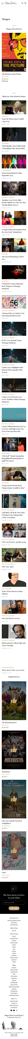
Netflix (14, 953)
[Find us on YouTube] (14, 1010)
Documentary (14, 942)
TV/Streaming (14, 991)
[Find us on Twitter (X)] (16, 1010)
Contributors (14, 1007)
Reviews (14, 967)
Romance (14, 955)
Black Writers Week (14, 986)
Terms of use (14, 1034)
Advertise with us (14, 1005)
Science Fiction (14, 957)
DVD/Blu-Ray (14, 982)
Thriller (14, 961)
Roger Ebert (14, 993)
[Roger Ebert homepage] (9, 3)
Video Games (14, 984)
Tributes (14, 980)
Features (14, 989)
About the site (14, 1001)
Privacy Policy (14, 1035)
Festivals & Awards (14, 995)
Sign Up (14, 930)
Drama (14, 944)
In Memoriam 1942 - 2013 (14, 1017)
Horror (14, 947)
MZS (14, 974)
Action (14, 936)
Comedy (14, 940)
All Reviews (14, 922)
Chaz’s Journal (14, 969)
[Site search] (22, 3)
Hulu (14, 949)
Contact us (14, 1003)
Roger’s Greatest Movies (14, 920)
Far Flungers (14, 976)
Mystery (14, 951)
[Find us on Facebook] (11, 1010)
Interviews (14, 978)
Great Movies (14, 972)
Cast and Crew (14, 924)
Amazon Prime (14, 938)
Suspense (14, 959)
